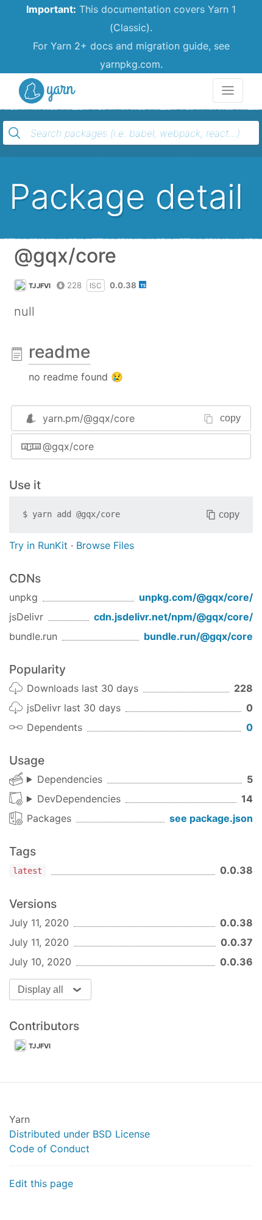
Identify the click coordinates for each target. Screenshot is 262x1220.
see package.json (211, 818)
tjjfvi (40, 285)
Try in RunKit (38, 545)
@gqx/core (68, 446)
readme (59, 351)
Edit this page (41, 1183)
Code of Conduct (49, 1148)
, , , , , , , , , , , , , (74, 799)
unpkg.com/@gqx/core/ (196, 597)
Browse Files (105, 545)
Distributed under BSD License (79, 1134)
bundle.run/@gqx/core (198, 636)
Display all (40, 989)
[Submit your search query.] (14, 133)
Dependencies (69, 779)
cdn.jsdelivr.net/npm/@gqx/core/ (173, 617)
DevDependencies (79, 799)
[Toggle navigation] (228, 90)
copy (230, 418)
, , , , (64, 779)
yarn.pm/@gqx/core (89, 418)
